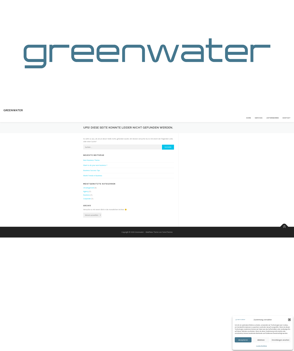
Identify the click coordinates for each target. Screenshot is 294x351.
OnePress (149, 232)
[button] (289, 320)
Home (248, 118)
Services (259, 118)
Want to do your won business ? (95, 165)
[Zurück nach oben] (284, 227)
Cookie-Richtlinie (261, 346)
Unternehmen (272, 118)
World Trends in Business (92, 175)
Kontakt (287, 118)
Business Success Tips (91, 170)
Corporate (87, 199)
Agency (86, 191)
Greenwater (13, 110)
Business (86, 195)
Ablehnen (261, 340)
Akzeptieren (243, 340)
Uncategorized (88, 188)
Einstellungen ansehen (280, 340)
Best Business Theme (91, 160)
